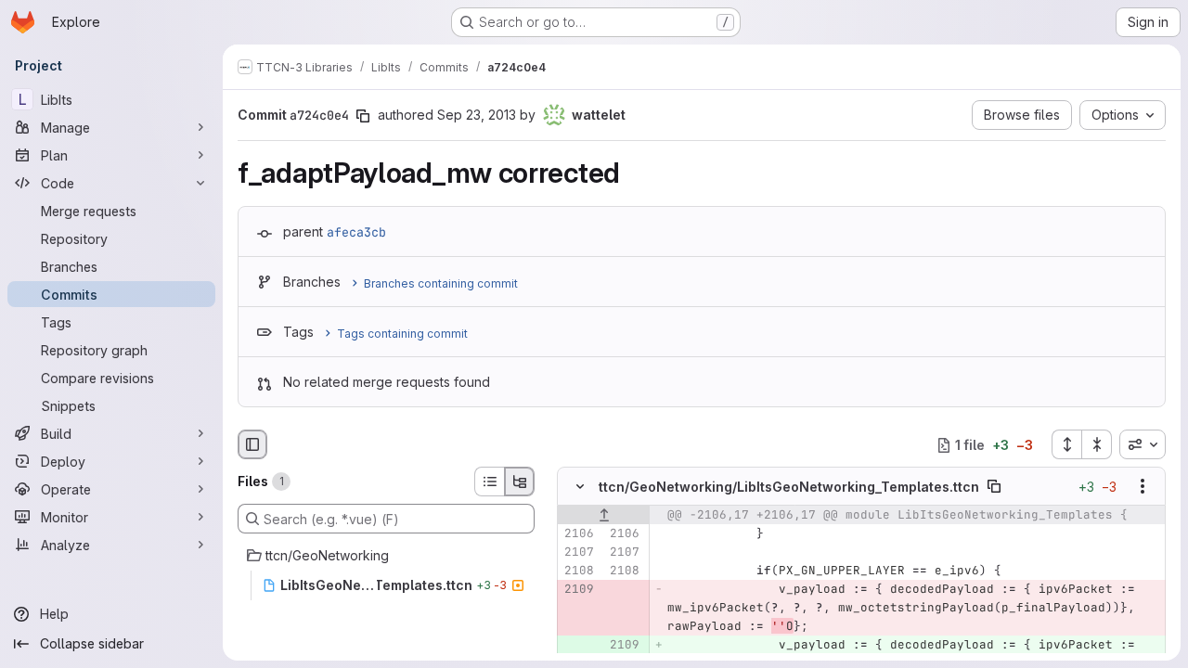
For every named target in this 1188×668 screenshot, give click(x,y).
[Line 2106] (578, 534)
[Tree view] (520, 481)
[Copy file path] (994, 487)
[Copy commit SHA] (363, 116)
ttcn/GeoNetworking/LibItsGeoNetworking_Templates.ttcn (789, 487)
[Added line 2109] (623, 645)
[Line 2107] (578, 553)
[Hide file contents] (580, 487)
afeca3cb (356, 232)
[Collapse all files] (1097, 444)
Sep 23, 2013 (476, 114)
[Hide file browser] (252, 444)
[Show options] (1142, 487)
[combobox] (1142, 444)
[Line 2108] (578, 571)
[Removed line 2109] (578, 590)
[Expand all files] (1066, 444)
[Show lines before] (604, 516)
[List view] (489, 481)
